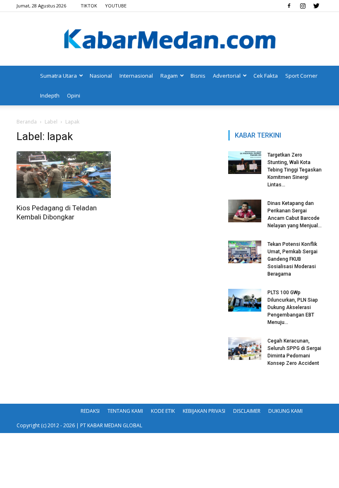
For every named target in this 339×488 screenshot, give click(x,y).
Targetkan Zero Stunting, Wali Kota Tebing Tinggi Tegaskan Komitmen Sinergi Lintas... (294, 170)
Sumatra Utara (58, 75)
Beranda (27, 121)
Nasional (101, 75)
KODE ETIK (163, 410)
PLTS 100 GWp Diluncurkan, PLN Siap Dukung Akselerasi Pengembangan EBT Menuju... (292, 307)
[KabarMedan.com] (169, 39)
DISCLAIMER (246, 410)
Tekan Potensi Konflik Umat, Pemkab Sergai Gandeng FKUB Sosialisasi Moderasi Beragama (292, 259)
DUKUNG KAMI (285, 410)
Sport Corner (301, 75)
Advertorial (227, 75)
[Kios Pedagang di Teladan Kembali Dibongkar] (64, 174)
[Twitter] (316, 6)
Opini (73, 95)
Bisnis (198, 75)
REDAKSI (90, 410)
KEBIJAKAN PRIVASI (204, 410)
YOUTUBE (116, 5)
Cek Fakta (265, 75)
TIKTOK (89, 5)
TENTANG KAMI (125, 410)
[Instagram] (302, 6)
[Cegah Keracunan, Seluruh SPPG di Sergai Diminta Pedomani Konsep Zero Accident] (244, 348)
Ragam (169, 75)
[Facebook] (289, 6)
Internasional (136, 75)
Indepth (50, 95)
